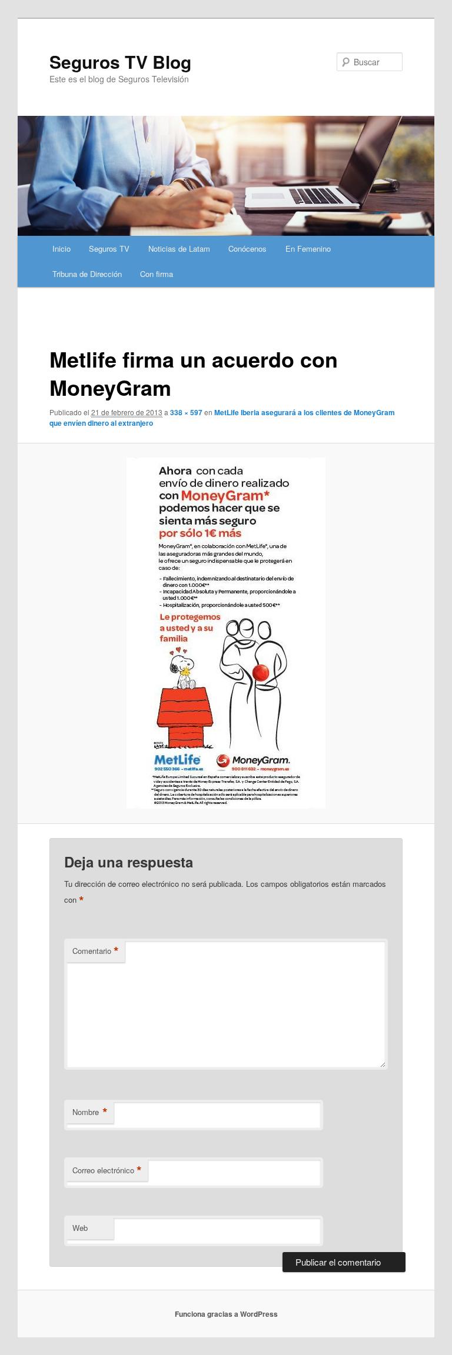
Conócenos (247, 248)
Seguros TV (109, 248)
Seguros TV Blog (120, 61)
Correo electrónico (107, 1170)
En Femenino (308, 248)
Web (80, 1227)
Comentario (95, 951)
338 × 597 (186, 412)
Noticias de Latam (179, 248)
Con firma (156, 273)
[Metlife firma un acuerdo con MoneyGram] (226, 633)
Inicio (61, 248)
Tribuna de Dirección (87, 273)
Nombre (90, 1112)
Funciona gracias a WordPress (226, 1314)
